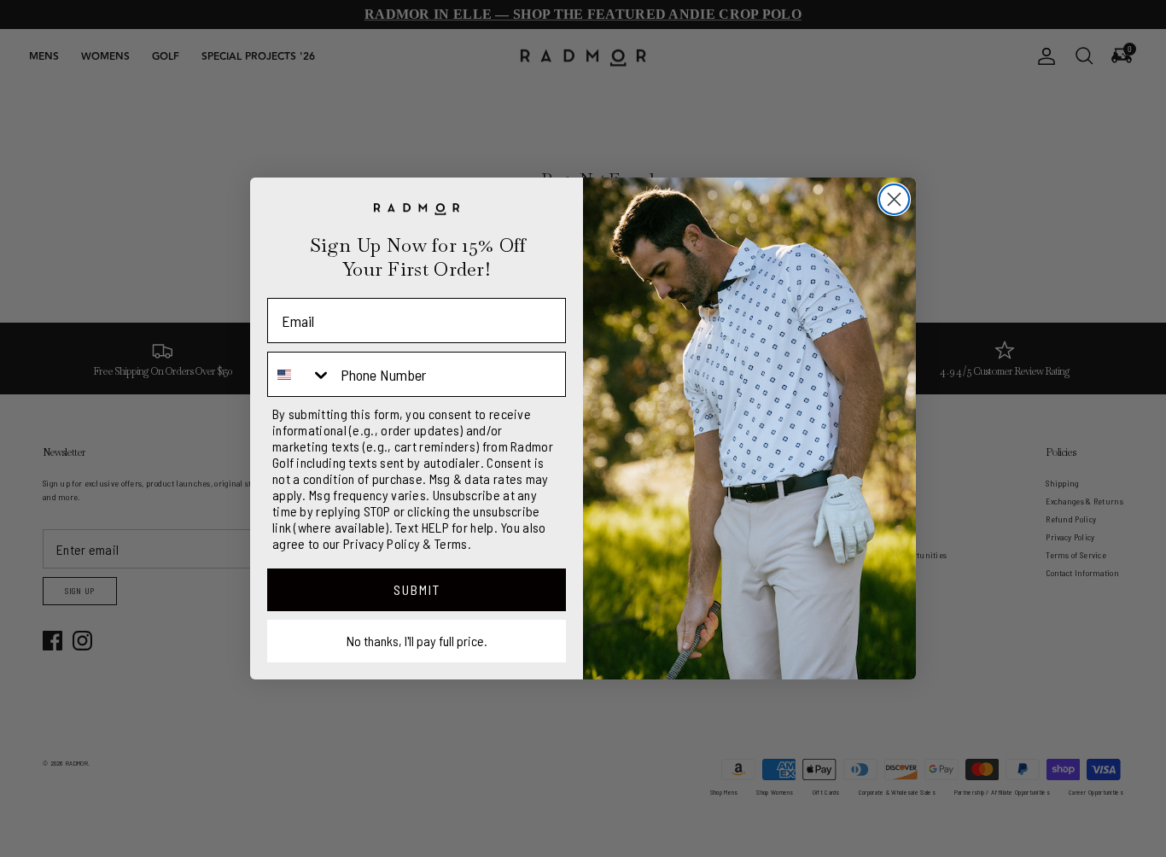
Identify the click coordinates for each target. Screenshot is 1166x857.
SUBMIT (417, 589)
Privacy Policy (381, 543)
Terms (451, 543)
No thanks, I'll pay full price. (417, 641)
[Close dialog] (894, 199)
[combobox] (300, 374)
